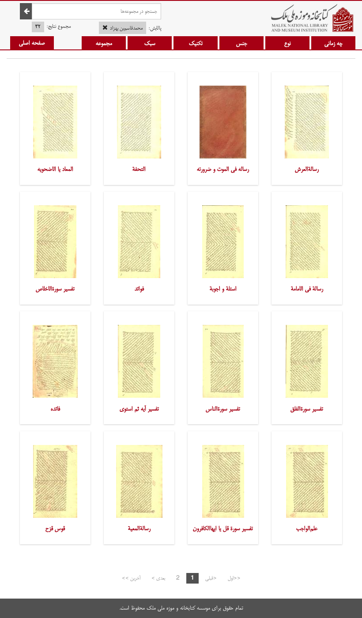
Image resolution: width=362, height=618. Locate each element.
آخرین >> (131, 578)
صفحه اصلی (32, 43)
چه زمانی (333, 43)
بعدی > (158, 578)
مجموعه (104, 43)
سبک (149, 43)
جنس (241, 43)
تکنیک (196, 43)
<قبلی (211, 578)
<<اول (234, 578)
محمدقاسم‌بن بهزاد (126, 28)
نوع (287, 43)
